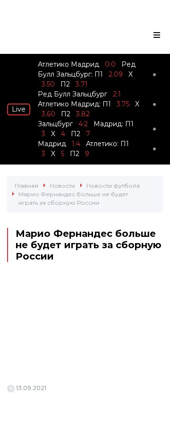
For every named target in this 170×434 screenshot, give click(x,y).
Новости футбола (113, 185)
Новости (62, 185)
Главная (26, 185)
